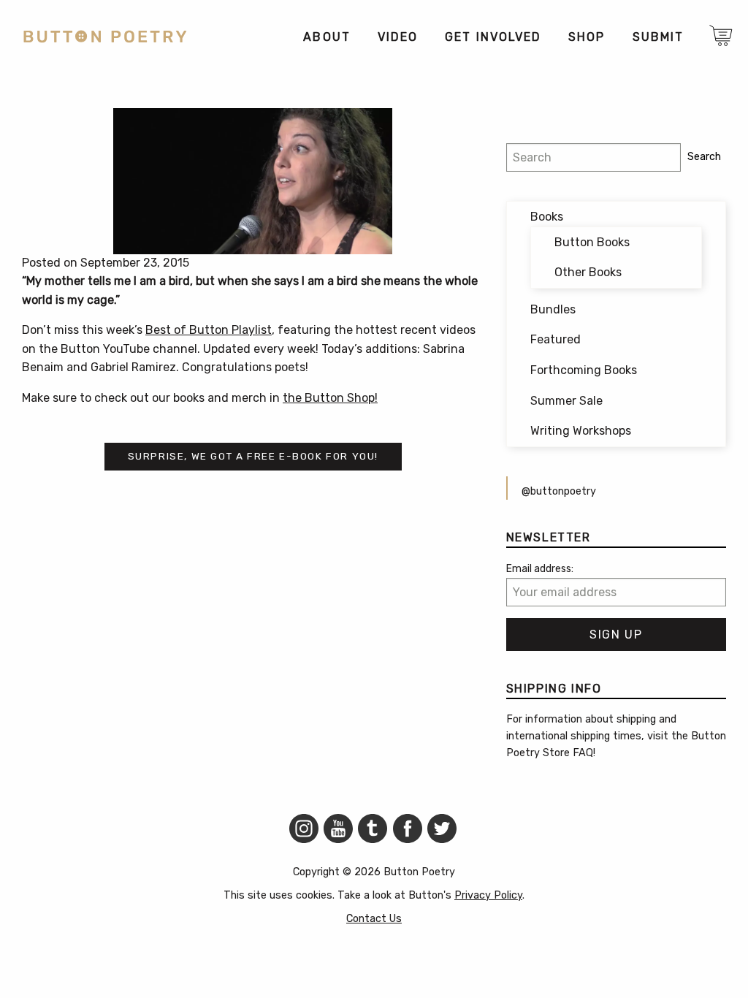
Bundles (553, 309)
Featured (555, 339)
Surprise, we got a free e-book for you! (253, 456)
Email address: (539, 569)
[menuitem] (326, 37)
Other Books (588, 272)
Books (546, 217)
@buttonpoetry (559, 491)
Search (704, 157)
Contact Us (374, 919)
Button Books (592, 242)
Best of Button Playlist (208, 330)
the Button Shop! (330, 398)
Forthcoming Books (583, 370)
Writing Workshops (580, 431)
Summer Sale (566, 401)
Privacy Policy (488, 895)
